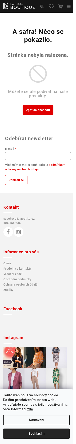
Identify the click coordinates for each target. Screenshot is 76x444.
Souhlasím (36, 434)
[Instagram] (18, 232)
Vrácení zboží (13, 274)
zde (30, 409)
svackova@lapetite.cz (19, 218)
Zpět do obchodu (38, 110)
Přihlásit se (16, 180)
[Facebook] (8, 232)
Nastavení (36, 420)
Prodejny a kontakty (17, 268)
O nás (7, 263)
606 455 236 (12, 223)
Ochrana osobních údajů (20, 284)
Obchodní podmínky (17, 279)
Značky (8, 289)
